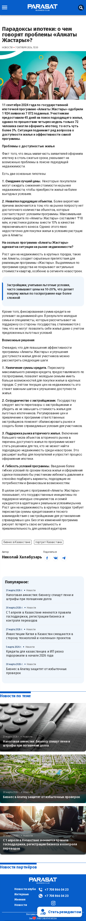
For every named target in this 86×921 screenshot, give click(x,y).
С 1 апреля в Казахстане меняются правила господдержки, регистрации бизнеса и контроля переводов (38, 617)
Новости (20, 905)
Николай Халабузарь (22, 557)
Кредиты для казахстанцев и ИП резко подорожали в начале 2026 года (35, 653)
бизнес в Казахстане (16, 542)
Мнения (19, 899)
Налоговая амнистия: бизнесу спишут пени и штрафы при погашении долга (39, 597)
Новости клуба (25, 889)
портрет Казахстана (48, 542)
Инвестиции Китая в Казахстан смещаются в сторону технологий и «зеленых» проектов (39, 636)
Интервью (21, 894)
